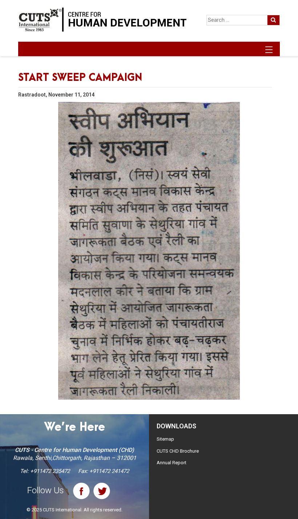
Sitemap (165, 439)
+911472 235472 (50, 471)
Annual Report (171, 462)
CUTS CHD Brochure (178, 451)
